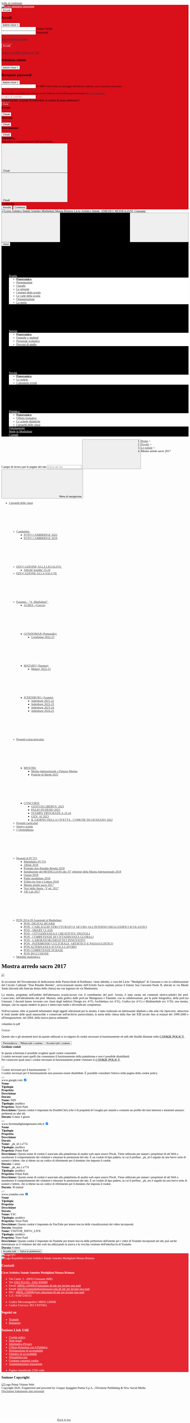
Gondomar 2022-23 (42, 637)
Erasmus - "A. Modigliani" (32, 601)
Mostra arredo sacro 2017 (39, 885)
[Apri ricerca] (159, 227)
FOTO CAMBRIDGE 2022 (40, 534)
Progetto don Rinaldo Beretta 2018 (44, 868)
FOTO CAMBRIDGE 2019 (40, 538)
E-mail (40, 86)
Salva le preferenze (30, 1251)
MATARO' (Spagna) (36, 665)
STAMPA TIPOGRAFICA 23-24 (51, 813)
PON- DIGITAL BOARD (39, 923)
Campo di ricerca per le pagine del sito (23, 466)
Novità (145, 444)
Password (42, 32)
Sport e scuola (24, 826)
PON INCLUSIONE (36, 953)
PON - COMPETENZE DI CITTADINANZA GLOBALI (59, 936)
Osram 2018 (31, 875)
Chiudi (6, 114)
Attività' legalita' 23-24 (37, 570)
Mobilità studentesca (28, 956)
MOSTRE (30, 767)
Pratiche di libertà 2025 (44, 774)
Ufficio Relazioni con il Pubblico (28, 1347)
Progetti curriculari (27, 823)
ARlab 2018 (31, 865)
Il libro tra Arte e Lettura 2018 (41, 881)
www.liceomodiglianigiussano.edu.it (23, 1123)
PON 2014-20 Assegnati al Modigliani (39, 920)
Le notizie (147, 447)
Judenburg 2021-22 (42, 700)
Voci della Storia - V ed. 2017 (41, 888)
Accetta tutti (58, 1043)
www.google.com (12, 1080)
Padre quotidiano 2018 (37, 878)
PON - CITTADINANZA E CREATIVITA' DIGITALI (57, 933)
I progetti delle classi (21, 503)
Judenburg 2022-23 (42, 704)
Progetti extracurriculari (30, 739)
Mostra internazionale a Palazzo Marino (54, 771)
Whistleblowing (18, 1357)
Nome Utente (44, 28)
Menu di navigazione (70, 496)
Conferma (20, 207)
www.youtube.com (13, 1194)
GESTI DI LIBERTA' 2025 (47, 806)
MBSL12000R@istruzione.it (49, 1285)
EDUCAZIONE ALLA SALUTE (36, 573)
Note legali (15, 1340)
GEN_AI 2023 (40, 816)
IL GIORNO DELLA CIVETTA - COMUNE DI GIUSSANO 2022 (72, 819)
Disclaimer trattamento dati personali (22, 1391)
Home (144, 441)
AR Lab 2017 (32, 891)
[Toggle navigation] (30, 227)
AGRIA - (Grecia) (34, 605)
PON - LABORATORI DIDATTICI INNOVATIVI (54, 940)
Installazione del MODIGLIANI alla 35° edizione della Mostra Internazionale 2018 (72, 871)
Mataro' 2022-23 (41, 669)
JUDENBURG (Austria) (39, 697)
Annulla (7, 207)
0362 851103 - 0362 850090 (31, 1282)
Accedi (6, 10)
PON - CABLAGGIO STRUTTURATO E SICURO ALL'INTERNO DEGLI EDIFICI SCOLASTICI (85, 926)
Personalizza (10, 1043)
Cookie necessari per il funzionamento (24, 1069)
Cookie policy (17, 1337)
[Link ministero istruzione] (17, 6)
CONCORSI (32, 803)
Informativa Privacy (20, 1344)
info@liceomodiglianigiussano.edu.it (53, 1289)
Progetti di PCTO (27, 858)
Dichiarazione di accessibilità (26, 1350)
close (6, 244)
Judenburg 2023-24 (42, 707)
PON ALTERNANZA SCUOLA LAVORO (50, 946)
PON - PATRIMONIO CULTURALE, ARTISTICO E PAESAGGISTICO (68, 943)
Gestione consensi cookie (24, 1360)
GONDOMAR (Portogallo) (40, 633)
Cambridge (23, 531)
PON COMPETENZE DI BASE (43, 950)
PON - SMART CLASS (38, 930)
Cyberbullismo (25, 829)
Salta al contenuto (11, 3)
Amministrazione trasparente (25, 1364)
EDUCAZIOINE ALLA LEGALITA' (39, 566)
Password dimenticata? (14, 39)
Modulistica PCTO (35, 861)
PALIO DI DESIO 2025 (45, 809)
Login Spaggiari (97, 93)
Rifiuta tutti (32, 1043)
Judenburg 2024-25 (42, 710)
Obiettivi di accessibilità (23, 1354)
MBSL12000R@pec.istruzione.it (50, 1292)
